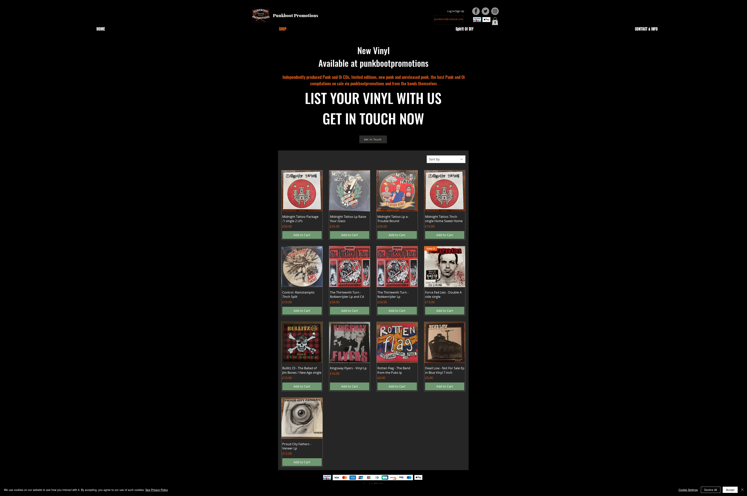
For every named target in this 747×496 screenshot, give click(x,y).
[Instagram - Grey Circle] (495, 11)
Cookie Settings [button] (688, 490)
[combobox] (446, 159)
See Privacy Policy (156, 490)
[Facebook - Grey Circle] (476, 11)
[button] (495, 21)
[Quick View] (302, 190)
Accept (730, 490)
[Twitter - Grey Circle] (485, 11)
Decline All (710, 490)
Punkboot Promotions (295, 15)
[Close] (742, 490)
